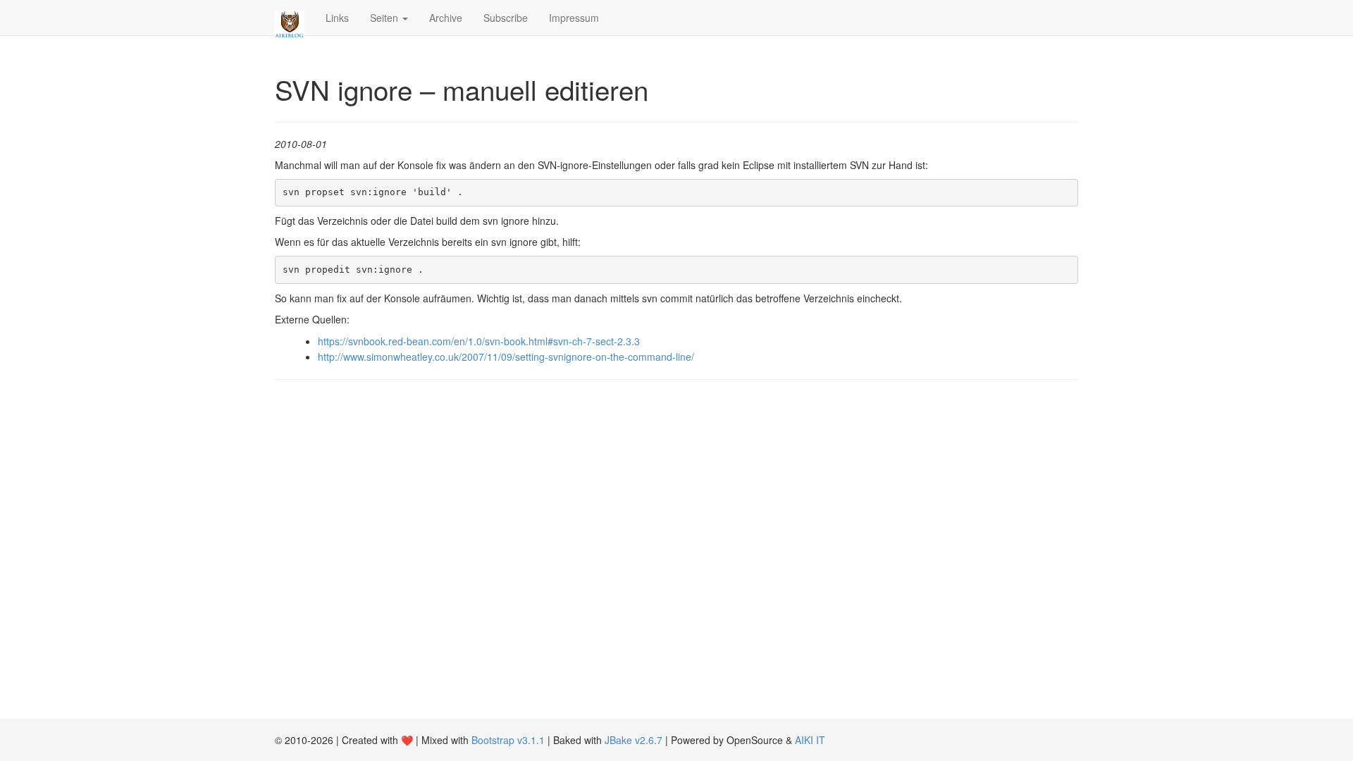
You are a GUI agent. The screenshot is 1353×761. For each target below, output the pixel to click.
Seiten (385, 18)
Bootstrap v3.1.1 (508, 740)
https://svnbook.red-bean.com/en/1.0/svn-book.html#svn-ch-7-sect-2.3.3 (479, 341)
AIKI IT (810, 740)
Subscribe (505, 18)
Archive (445, 18)
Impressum (574, 18)
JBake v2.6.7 (633, 740)
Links (337, 18)
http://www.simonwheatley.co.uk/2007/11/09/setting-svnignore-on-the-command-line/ (506, 356)
